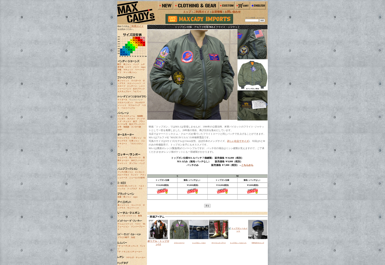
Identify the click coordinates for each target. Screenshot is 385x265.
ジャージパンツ (124, 89)
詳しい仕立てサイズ (238, 141)
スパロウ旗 (136, 127)
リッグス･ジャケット (126, 216)
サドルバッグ (134, 105)
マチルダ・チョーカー (136, 257)
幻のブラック (139, 89)
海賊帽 (140, 116)
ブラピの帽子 (123, 237)
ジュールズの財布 (137, 178)
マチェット (128, 70)
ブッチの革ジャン (125, 172)
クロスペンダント (125, 102)
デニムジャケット (125, 224)
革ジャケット (123, 80)
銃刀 (135, 121)
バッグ (136, 64)
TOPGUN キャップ (258, 243)
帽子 (119, 64)
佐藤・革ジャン (124, 197)
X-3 (140, 188)
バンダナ (121, 119)
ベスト (138, 224)
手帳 (119, 70)
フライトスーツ (179, 243)
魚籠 (133, 237)
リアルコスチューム (126, 116)
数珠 (140, 216)
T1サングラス (123, 138)
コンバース (136, 205)
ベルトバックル (128, 108)
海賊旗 (126, 127)
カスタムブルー (124, 91)
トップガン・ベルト (199, 243)
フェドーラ (122, 157)
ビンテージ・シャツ (136, 86)
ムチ (143, 64)
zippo (143, 67)
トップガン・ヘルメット (238, 243)
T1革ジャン (136, 138)
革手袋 (120, 67)
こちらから (247, 165)
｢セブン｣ (137, 91)
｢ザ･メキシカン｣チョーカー (129, 251)
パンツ (136, 67)
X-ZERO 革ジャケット (127, 186)
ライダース (136, 80)
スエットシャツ (134, 83)
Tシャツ (134, 175)
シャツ (128, 67)
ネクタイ (131, 119)
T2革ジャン (134, 141)
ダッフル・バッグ (137, 163)
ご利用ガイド (136, 26)
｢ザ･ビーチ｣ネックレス (127, 246)
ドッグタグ (132, 188)
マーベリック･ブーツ (218, 243)
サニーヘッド (133, 208)
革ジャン (127, 64)
